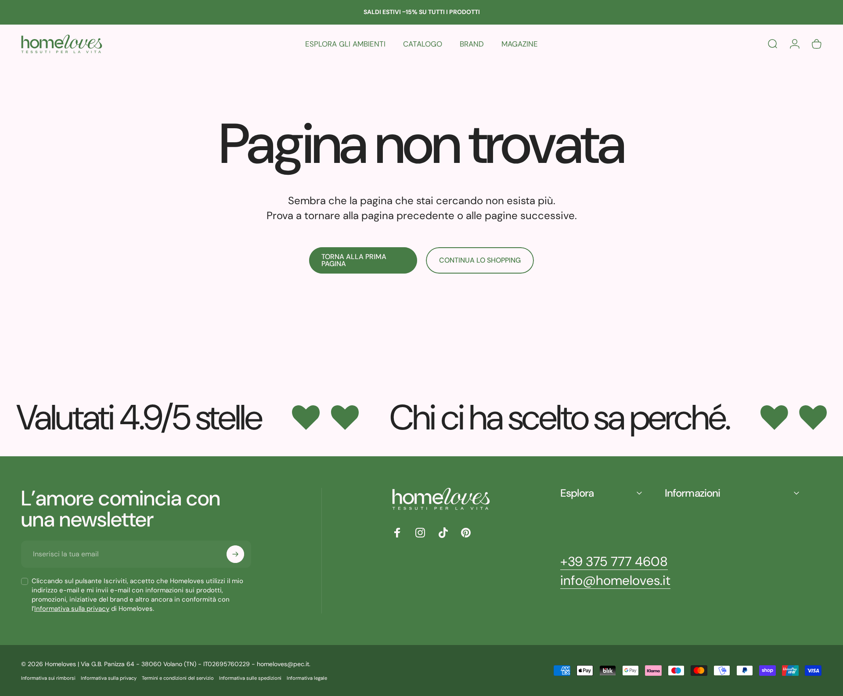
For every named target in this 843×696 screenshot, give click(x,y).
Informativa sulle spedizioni (250, 678)
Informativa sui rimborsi (48, 678)
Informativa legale (307, 678)
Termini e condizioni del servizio (178, 678)
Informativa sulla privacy (71, 608)
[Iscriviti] (235, 554)
